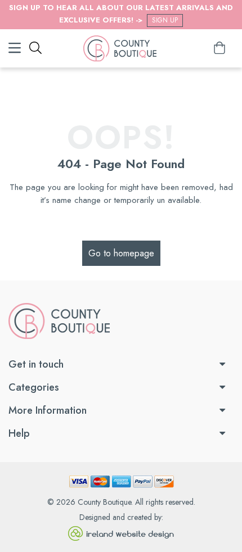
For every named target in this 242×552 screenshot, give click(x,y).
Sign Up (165, 20)
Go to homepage (121, 253)
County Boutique (104, 502)
